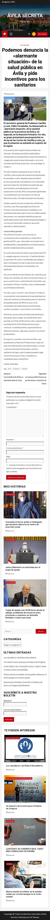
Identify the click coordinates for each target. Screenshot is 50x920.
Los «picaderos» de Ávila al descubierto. (20, 657)
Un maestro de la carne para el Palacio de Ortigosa (24, 662)
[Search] (29, 34)
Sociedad (10, 821)
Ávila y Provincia (13, 738)
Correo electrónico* (13, 710)
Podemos (16, 369)
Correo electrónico (14, 448)
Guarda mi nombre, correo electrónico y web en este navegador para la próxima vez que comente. (24, 468)
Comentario (11, 407)
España (9, 864)
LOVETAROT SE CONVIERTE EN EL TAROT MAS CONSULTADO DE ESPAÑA (25, 850)
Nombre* (8, 700)
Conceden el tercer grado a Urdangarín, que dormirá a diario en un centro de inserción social (23, 524)
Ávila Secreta (25, 15)
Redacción (10, 94)
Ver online (42, 34)
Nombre (10, 439)
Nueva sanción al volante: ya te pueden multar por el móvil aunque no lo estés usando (24, 894)
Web (8, 456)
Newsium (23, 917)
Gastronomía (26, 778)
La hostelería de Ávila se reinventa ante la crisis (13, 376)
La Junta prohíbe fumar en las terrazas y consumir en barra (35, 378)
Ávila (9, 369)
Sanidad (24, 369)
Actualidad (24, 45)
